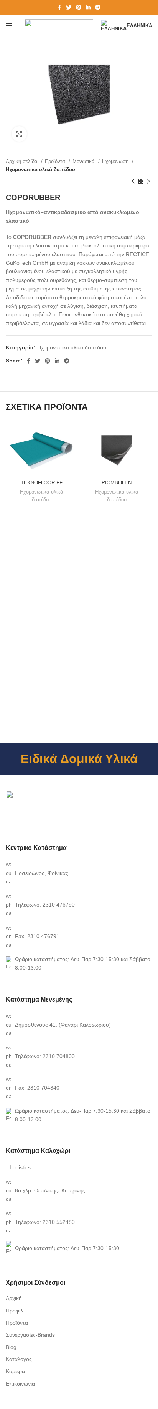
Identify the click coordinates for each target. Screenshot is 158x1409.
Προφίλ (14, 1310)
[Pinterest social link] (79, 7)
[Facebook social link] (60, 7)
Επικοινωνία (20, 1384)
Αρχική (14, 1298)
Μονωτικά (84, 161)
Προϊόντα (56, 161)
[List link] (79, 873)
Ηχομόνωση (116, 161)
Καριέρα (15, 1371)
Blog (11, 1347)
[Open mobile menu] (9, 26)
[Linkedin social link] (88, 7)
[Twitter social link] (69, 7)
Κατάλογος (19, 1359)
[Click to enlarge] (19, 134)
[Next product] (148, 181)
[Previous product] (133, 181)
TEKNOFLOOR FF (42, 483)
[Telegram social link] (98, 7)
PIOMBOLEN (117, 483)
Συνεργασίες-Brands (30, 1335)
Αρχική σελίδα (22, 161)
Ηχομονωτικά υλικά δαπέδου (40, 169)
